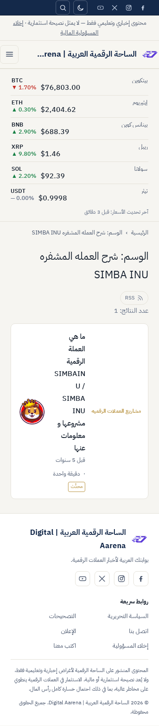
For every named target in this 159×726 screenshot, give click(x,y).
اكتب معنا (64, 645)
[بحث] (63, 7)
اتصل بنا (138, 631)
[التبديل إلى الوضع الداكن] (80, 7)
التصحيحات (62, 616)
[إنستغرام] (128, 7)
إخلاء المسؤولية (130, 645)
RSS (130, 298)
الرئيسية (139, 232)
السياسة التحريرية (128, 616)
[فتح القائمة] (9, 54)
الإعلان (68, 631)
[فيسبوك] (142, 7)
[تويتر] (114, 7)
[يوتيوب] (100, 7)
